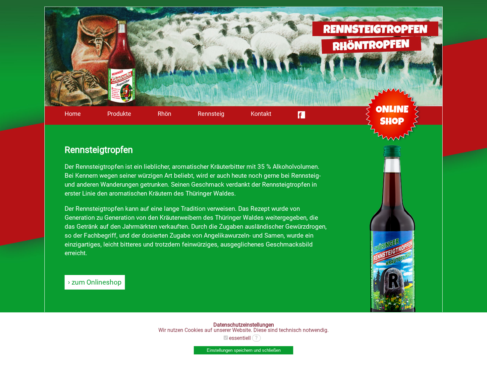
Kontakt (261, 114)
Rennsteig (211, 114)
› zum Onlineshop (95, 282)
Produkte (119, 114)
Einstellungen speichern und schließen (244, 350)
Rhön (164, 114)
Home (73, 114)
